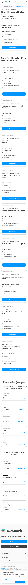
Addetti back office (8, 9)
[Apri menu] (2, 2)
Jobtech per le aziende (14, 546)
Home (2, 9)
